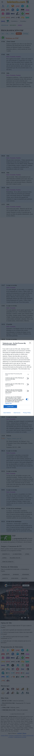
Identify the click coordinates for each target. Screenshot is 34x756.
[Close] (30, 343)
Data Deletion (7, 412)
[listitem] (17, 374)
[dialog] (17, 378)
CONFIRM (10, 406)
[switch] (27, 378)
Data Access (17, 412)
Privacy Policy (27, 412)
